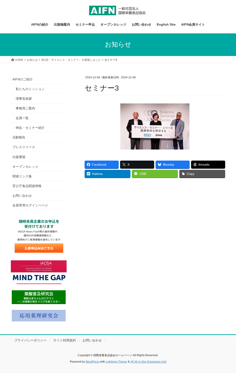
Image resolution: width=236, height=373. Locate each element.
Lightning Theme (116, 361)
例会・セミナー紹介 (30, 127)
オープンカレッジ (25, 166)
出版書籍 (18, 157)
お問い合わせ (22, 195)
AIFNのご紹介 (22, 79)
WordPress (92, 361)
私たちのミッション (30, 89)
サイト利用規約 (64, 340)
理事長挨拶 (24, 98)
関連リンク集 (22, 176)
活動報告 (18, 137)
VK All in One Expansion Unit (148, 361)
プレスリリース (23, 147)
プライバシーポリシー (30, 340)
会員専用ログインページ (30, 205)
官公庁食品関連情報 (26, 186)
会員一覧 (22, 118)
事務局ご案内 (25, 108)
